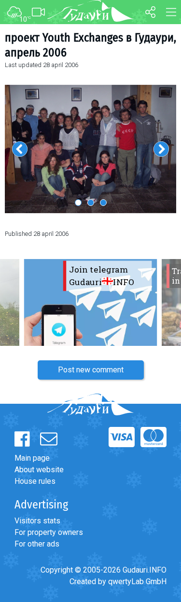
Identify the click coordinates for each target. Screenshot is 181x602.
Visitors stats (37, 520)
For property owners (48, 532)
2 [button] (90, 202)
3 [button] (103, 202)
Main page (32, 458)
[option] (90, 148)
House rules (35, 481)
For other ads (36, 543)
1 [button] (78, 202)
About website (39, 469)
